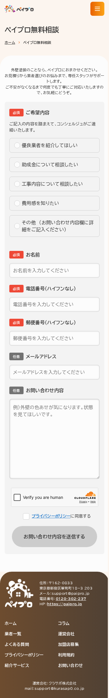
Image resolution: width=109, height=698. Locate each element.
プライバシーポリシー (51, 516)
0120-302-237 (71, 598)
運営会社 (66, 634)
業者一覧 (13, 634)
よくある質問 (17, 644)
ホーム (10, 42)
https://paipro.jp (64, 604)
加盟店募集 (68, 644)
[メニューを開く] (97, 9)
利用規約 (66, 655)
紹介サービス (17, 665)
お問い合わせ (70, 665)
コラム (64, 623)
